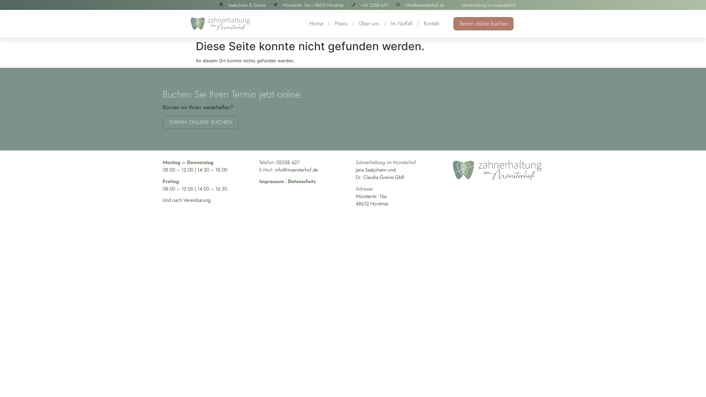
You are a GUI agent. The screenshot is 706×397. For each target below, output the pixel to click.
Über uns (369, 24)
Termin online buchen (483, 24)
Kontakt (431, 24)
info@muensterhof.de (296, 169)
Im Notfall (401, 24)
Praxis (341, 24)
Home (316, 24)
